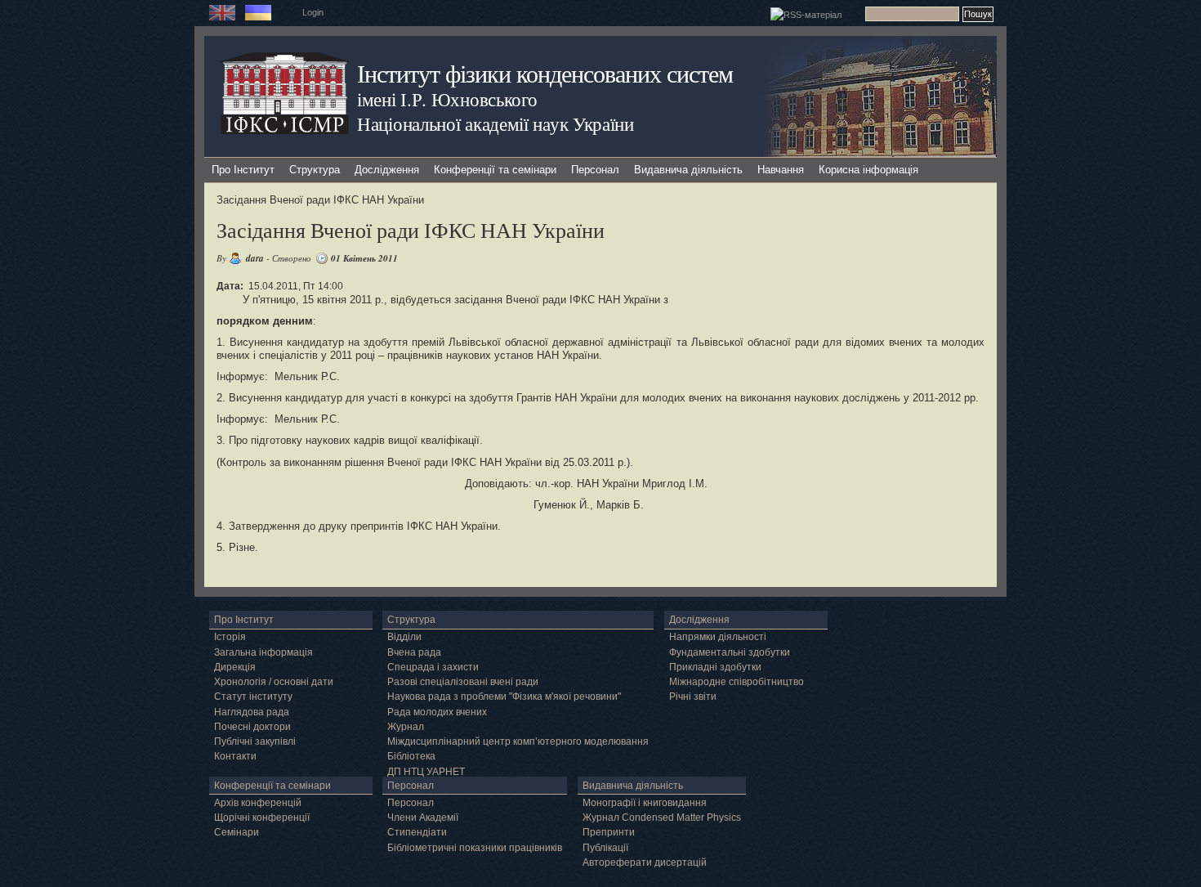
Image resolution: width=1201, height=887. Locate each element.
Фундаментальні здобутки (729, 652)
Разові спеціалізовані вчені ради (462, 682)
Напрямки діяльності (717, 637)
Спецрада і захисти (433, 667)
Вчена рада (414, 652)
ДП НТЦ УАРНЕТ (426, 771)
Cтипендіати (417, 832)
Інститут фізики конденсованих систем (545, 73)
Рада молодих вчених (437, 712)
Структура (314, 170)
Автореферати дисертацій (645, 862)
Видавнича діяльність (688, 170)
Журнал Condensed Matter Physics (662, 817)
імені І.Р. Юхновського (447, 99)
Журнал (405, 726)
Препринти (609, 832)
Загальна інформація (263, 652)
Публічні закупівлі (255, 741)
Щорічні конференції (262, 817)
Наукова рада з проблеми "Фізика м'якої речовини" (504, 696)
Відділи (404, 637)
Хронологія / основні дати (273, 682)
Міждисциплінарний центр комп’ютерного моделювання (518, 741)
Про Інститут (243, 170)
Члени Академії (422, 817)
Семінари (236, 832)
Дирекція (235, 667)
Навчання (780, 170)
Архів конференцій (257, 803)
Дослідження (387, 170)
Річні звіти (693, 696)
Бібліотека (411, 756)
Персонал (595, 170)
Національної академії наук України (495, 123)
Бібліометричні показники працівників (474, 847)
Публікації (605, 847)
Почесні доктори (252, 726)
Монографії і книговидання (645, 803)
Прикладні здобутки (715, 667)
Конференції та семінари (495, 170)
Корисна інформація (868, 170)
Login (313, 12)
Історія (230, 637)
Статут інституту (253, 696)
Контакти (235, 756)
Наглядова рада (251, 712)
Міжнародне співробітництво (736, 682)
